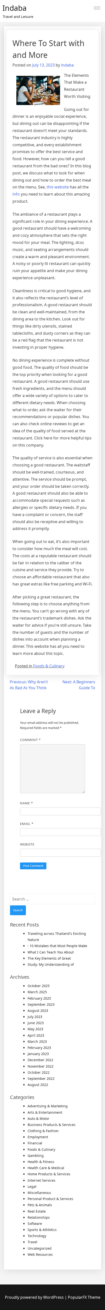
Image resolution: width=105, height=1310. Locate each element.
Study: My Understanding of (51, 964)
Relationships (39, 1217)
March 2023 (37, 1041)
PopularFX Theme (84, 1297)
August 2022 (38, 1084)
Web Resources (40, 1254)
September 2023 (41, 1004)
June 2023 (36, 1022)
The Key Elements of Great (49, 958)
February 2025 (39, 998)
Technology (37, 1235)
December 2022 (40, 1060)
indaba (67, 65)
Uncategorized (40, 1248)
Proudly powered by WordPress (35, 1297)
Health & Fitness (41, 1161)
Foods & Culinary (48, 666)
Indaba (14, 8)
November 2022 (40, 1066)
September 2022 (41, 1078)
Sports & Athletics (42, 1229)
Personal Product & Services (50, 1198)
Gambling (36, 1155)
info (16, 194)
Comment (30, 740)
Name (26, 803)
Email (26, 823)
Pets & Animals (40, 1205)
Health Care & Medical (46, 1167)
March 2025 (37, 992)
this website (58, 187)
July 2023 (35, 1016)
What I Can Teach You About (51, 952)
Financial (35, 1143)
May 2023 (35, 1029)
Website (27, 844)
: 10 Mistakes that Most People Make (57, 945)
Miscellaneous (39, 1192)
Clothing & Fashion (43, 1130)
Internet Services (41, 1180)
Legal (32, 1186)
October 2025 (39, 985)
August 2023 (38, 1010)
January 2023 (38, 1053)
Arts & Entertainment (45, 1112)
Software (35, 1223)
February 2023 (39, 1047)
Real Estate (37, 1211)
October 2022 (39, 1072)
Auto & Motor (38, 1118)
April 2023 (36, 1035)
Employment (38, 1137)
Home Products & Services (49, 1174)
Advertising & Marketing (48, 1106)
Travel (32, 1242)
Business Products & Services (51, 1124)
